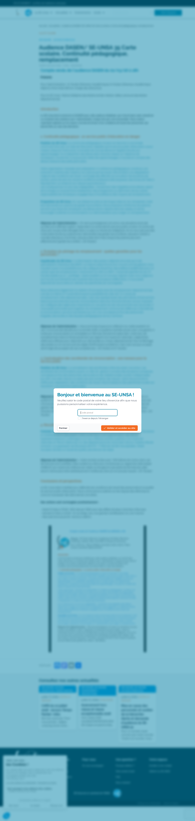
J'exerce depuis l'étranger (95, 418)
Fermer (63, 428)
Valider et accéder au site (121, 428)
